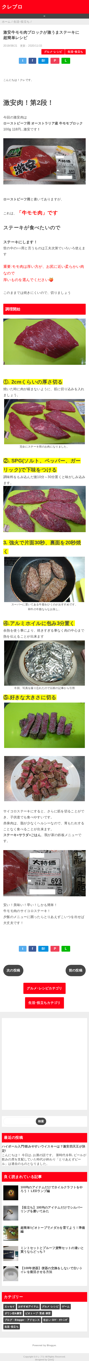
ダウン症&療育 (13, 1313)
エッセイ (10, 1306)
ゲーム (66, 1306)
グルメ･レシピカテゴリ (44, 988)
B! (43, 60)
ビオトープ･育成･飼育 (38, 1313)
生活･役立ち (75, 51)
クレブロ (12, 6)
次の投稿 (13, 970)
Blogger (51, 1345)
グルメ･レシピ (53, 51)
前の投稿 (75, 970)
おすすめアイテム (28, 1306)
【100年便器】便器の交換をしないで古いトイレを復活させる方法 (51, 1270)
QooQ (51, 1359)
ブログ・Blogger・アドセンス (22, 1319)
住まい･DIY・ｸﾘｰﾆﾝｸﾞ (55, 1319)
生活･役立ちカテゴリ (44, 1002)
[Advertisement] (44, 1064)
